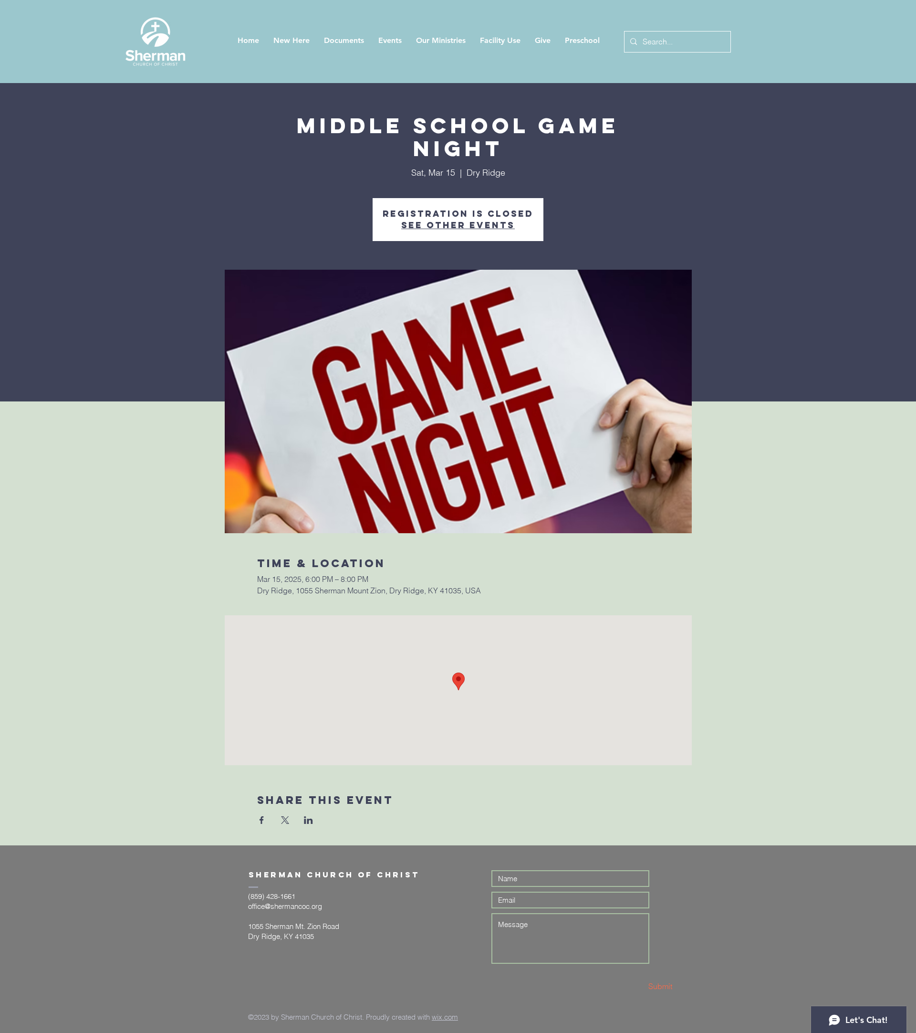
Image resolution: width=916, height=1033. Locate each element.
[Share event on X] (285, 820)
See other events (458, 225)
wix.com (445, 1017)
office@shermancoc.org (285, 906)
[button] (291, 40)
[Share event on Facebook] (261, 820)
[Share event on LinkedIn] (308, 820)
